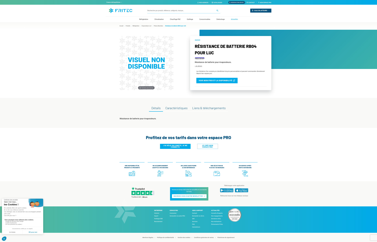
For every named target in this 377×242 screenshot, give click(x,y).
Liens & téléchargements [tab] (209, 108)
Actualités (234, 19)
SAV (193, 218)
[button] (264, 3)
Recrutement (158, 221)
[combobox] (114, 2)
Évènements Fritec (217, 224)
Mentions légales (147, 237)
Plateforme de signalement (226, 237)
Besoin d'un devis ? (237, 2)
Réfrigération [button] (143, 19)
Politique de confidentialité (165, 237)
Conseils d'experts (217, 213)
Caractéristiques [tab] (176, 108)
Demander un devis (198, 216)
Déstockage (220, 19)
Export (156, 216)
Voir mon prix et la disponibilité (215, 80)
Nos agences (203, 2)
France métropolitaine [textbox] (113, 2)
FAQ (193, 224)
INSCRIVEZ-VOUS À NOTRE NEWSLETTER (188, 196)
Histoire (156, 213)
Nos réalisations (216, 221)
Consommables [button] (204, 19)
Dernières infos (216, 218)
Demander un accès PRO (177, 216)
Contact (251, 2)
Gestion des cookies (184, 237)
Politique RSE (158, 218)
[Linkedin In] (231, 199)
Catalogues (218, 2)
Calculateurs (260, 10)
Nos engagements (217, 216)
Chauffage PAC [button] (175, 19)
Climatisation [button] (159, 19)
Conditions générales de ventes (204, 237)
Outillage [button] (190, 19)
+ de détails (198, 66)
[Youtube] (237, 199)
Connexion (173, 213)
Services (194, 221)
